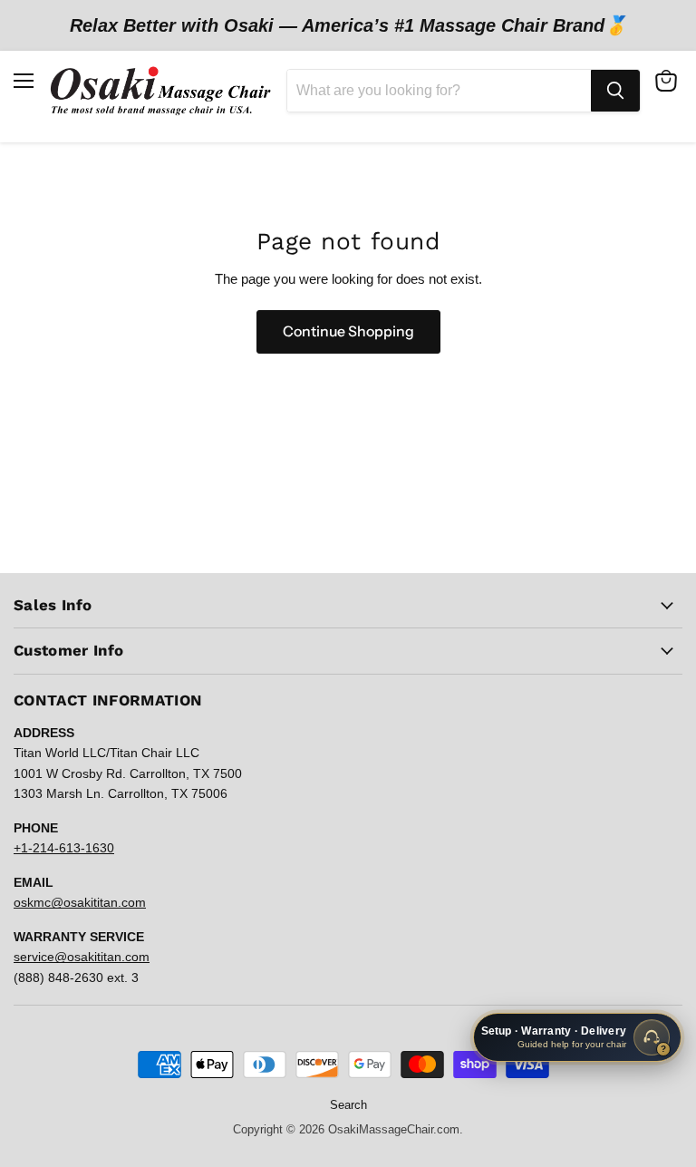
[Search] (615, 91)
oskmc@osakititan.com (80, 902)
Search (348, 1105)
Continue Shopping (348, 331)
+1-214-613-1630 (64, 848)
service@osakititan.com (82, 956)
